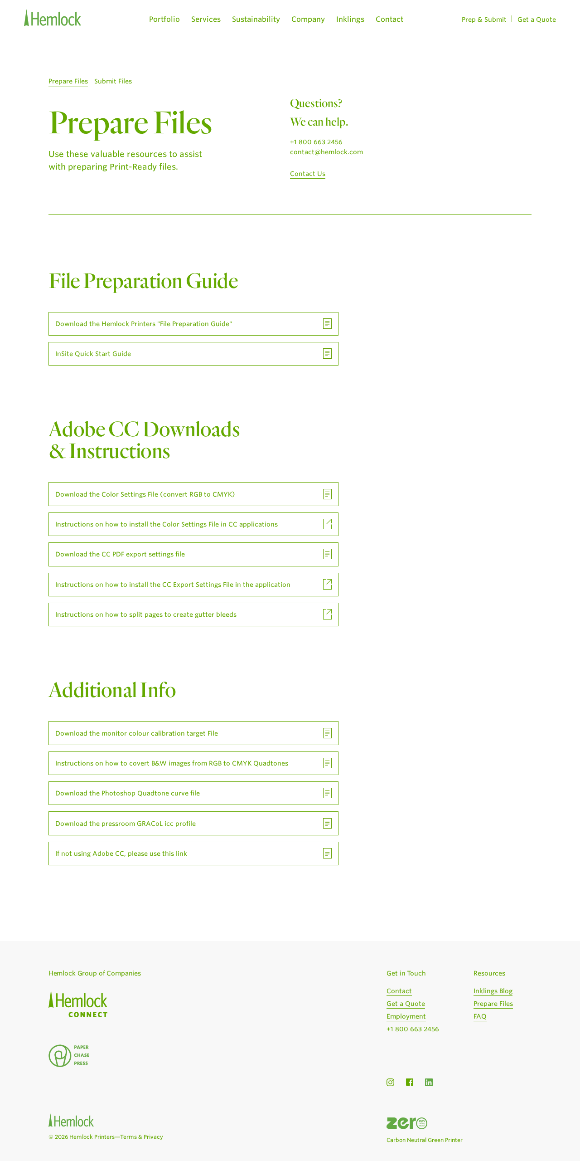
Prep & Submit (484, 19)
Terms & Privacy (141, 1136)
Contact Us (307, 173)
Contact (389, 19)
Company (308, 19)
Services (206, 19)
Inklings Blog (493, 991)
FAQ (480, 1016)
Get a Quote (536, 19)
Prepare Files (68, 81)
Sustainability (256, 19)
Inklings (350, 19)
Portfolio (164, 19)
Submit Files (113, 81)
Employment (406, 1016)
